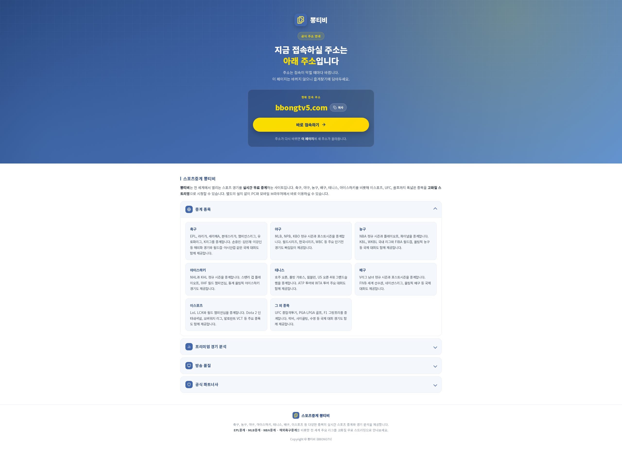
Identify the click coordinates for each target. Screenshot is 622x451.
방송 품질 (203, 365)
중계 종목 (203, 209)
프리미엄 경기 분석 (210, 346)
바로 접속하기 (307, 125)
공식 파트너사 (206, 384)
